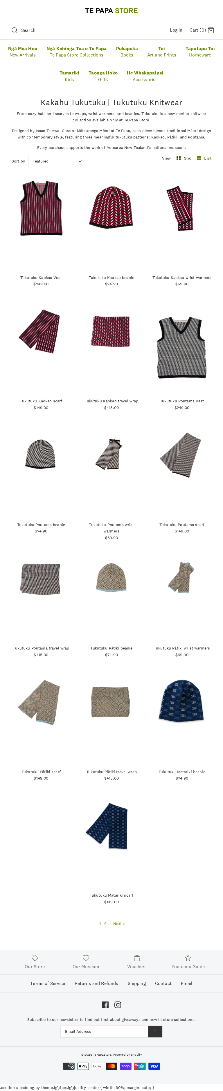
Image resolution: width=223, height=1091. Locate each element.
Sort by (18, 161)
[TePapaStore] (111, 10)
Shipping (137, 983)
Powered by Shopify (127, 1054)
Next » (119, 923)
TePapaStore (102, 1054)
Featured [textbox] (40, 161)
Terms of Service (47, 983)
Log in (176, 30)
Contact (163, 983)
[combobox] (56, 161)
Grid (188, 158)
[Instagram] (117, 1004)
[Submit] (155, 1031)
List (207, 158)
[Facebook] (105, 1004)
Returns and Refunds (96, 983)
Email (187, 983)
